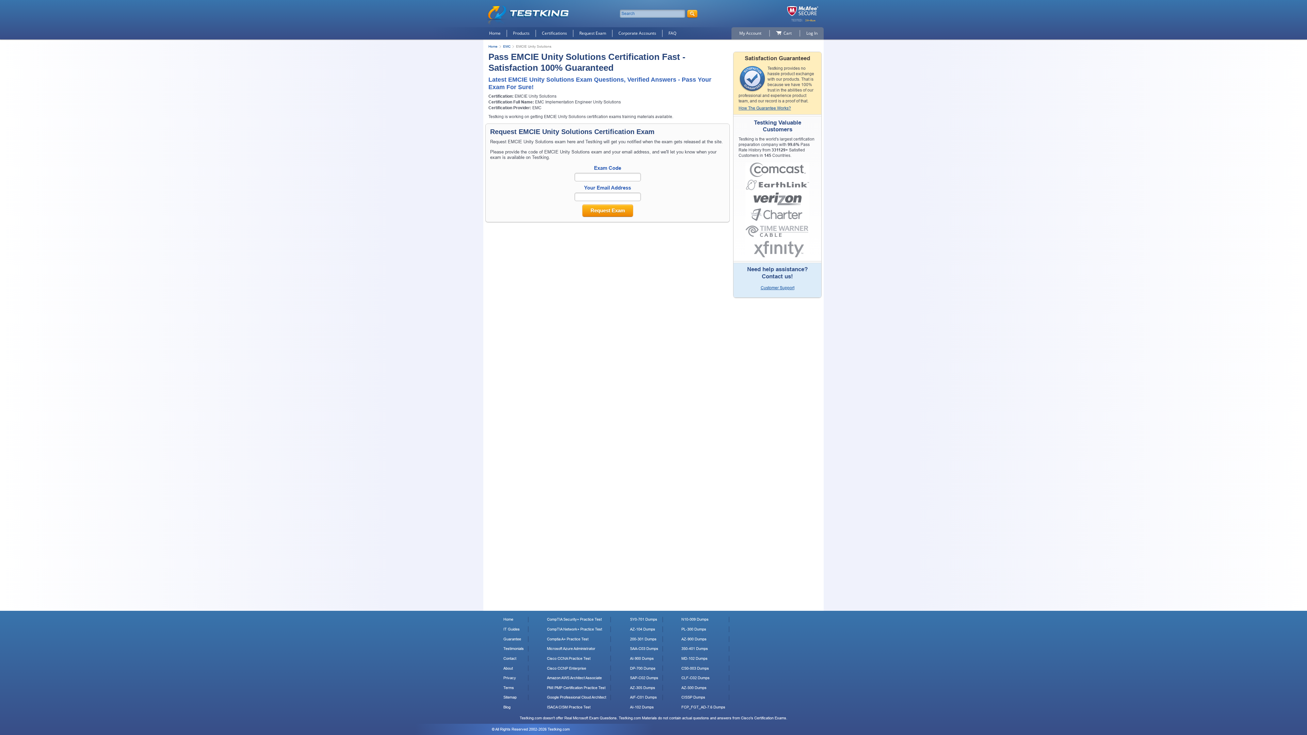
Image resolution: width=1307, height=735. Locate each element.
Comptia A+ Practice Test (567, 639)
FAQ (672, 33)
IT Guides (511, 629)
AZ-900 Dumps (694, 639)
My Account (750, 33)
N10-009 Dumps (695, 619)
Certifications (554, 33)
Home (495, 33)
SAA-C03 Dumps (644, 649)
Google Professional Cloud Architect (576, 697)
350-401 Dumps (694, 649)
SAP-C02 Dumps (644, 678)
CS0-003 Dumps (695, 668)
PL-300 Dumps (693, 629)
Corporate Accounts (637, 33)
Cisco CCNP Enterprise (566, 668)
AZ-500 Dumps (694, 688)
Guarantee (512, 639)
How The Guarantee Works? (765, 108)
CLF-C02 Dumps (695, 678)
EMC (507, 46)
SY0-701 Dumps (643, 619)
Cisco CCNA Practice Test (569, 658)
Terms (508, 688)
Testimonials (513, 649)
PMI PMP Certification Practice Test (576, 688)
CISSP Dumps (693, 697)
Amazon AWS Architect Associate (574, 678)
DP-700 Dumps (643, 668)
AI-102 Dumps (642, 707)
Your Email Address (607, 188)
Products (521, 33)
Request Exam (592, 33)
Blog (507, 707)
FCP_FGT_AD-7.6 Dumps (703, 707)
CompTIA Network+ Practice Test (574, 629)
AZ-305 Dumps (642, 688)
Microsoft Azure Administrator (571, 649)
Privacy (509, 678)
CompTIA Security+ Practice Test (574, 619)
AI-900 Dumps (642, 658)
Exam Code (607, 168)
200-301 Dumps (643, 639)
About (508, 668)
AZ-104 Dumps (642, 629)
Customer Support (777, 287)
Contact (509, 658)
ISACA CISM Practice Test (569, 707)
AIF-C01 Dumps (643, 697)
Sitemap (510, 697)
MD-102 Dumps (694, 658)
